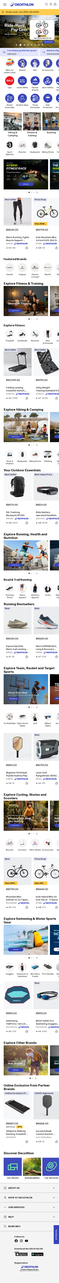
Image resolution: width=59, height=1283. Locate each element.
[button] (16, 44)
